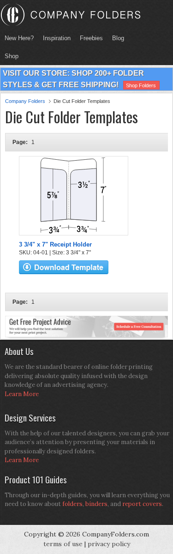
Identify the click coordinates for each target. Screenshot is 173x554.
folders (72, 504)
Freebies (89, 38)
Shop (9, 56)
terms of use (63, 544)
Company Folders (25, 101)
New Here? (19, 38)
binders (96, 504)
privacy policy (109, 544)
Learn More (22, 394)
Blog (118, 38)
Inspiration (57, 38)
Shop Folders (141, 85)
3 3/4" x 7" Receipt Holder (55, 244)
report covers (142, 504)
